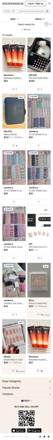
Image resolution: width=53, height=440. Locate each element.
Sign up (39, 3)
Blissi (31, 300)
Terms (17, 436)
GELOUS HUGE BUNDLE (40, 78)
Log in (31, 3)
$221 (14, 137)
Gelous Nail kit (10, 134)
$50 (31, 137)
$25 (6, 193)
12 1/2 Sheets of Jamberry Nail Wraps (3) (23, 190)
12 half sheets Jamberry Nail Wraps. (20, 247)
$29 (12, 362)
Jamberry (33, 131)
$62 (6, 81)
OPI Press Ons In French (40, 247)
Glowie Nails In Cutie (13, 359)
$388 (31, 81)
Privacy (21, 436)
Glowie (7, 356)
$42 (6, 306)
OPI (30, 244)
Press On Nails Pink (38, 303)
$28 (38, 306)
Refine (38, 19)
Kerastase (8, 75)
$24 (33, 250)
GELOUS (33, 75)
